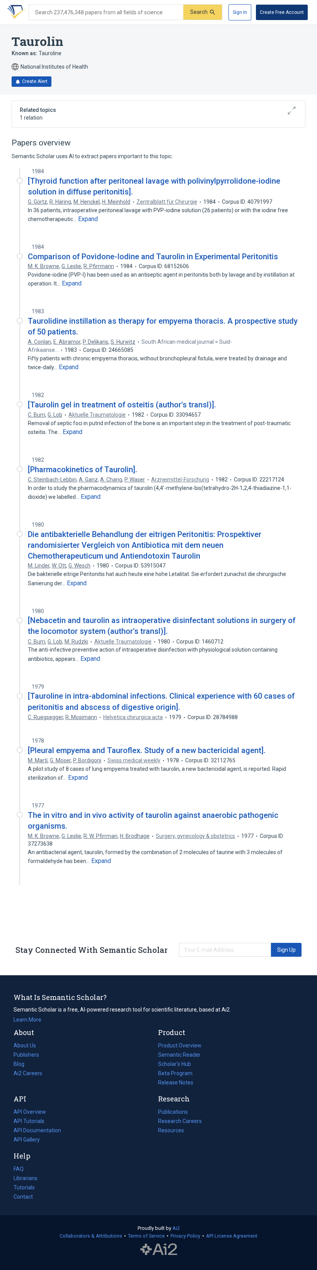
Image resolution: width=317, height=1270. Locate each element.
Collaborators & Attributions (91, 1236)
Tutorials (24, 1187)
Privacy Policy (185, 1236)
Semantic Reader (179, 1055)
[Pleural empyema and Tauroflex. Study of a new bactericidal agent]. (147, 750)
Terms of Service (146, 1236)
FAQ (19, 1169)
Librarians (25, 1178)
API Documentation (37, 1131)
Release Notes (175, 1082)
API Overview (30, 1112)
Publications (173, 1112)
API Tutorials (29, 1121)
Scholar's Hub (174, 1064)
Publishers (26, 1055)
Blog (22, 1065)
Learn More (27, 1020)
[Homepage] (15, 12)
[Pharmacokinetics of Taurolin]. (82, 469)
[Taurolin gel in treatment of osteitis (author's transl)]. (122, 404)
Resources (171, 1131)
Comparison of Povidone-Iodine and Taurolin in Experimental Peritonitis (153, 256)
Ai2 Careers (28, 1074)
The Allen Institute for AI (158, 1249)
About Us (25, 1045)
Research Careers (180, 1122)
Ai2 (176, 1228)
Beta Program (175, 1073)
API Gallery (27, 1140)
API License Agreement (231, 1236)
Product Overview (179, 1045)
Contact (23, 1197)
